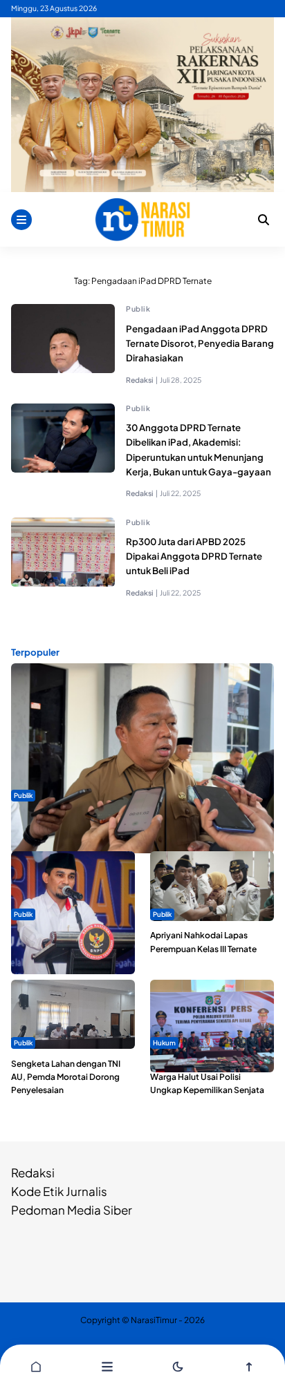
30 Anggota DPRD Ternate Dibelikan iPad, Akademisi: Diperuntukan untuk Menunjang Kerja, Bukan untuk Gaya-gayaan (198, 449)
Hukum (164, 1042)
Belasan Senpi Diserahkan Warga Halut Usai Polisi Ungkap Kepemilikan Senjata (207, 1077)
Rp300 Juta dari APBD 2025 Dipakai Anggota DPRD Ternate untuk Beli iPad (194, 555)
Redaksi (33, 1172)
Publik (138, 308)
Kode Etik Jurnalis (59, 1191)
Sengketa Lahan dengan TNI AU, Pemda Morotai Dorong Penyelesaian (65, 1077)
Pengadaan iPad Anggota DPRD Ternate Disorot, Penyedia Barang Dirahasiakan (200, 343)
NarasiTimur (154, 1320)
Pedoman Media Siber (71, 1209)
